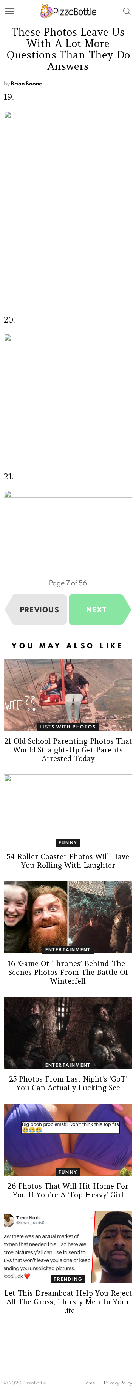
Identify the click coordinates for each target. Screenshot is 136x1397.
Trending (68, 1279)
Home (88, 1383)
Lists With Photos (68, 727)
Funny (68, 842)
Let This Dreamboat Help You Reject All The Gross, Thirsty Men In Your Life (68, 1301)
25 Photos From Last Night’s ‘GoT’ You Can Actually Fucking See (68, 1083)
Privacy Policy (118, 1383)
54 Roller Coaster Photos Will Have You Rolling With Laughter (68, 861)
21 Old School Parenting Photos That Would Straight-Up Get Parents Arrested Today (68, 749)
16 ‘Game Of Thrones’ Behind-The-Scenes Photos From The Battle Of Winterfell (68, 972)
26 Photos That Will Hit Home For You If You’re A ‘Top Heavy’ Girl (68, 1190)
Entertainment (68, 949)
